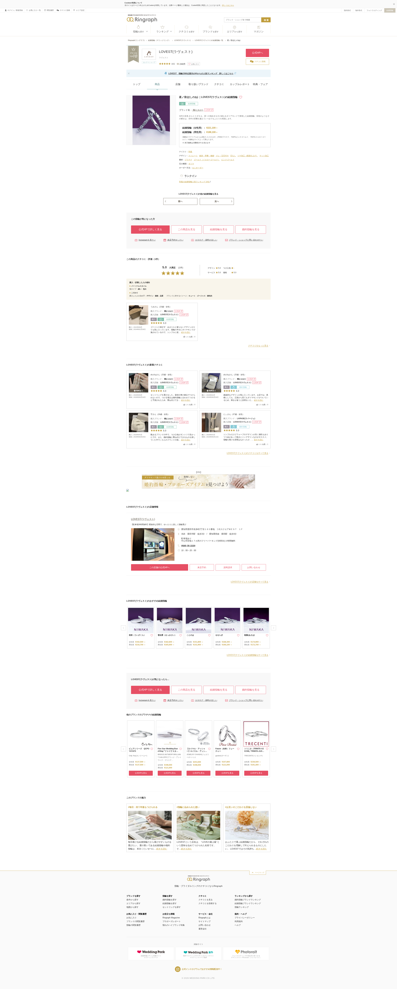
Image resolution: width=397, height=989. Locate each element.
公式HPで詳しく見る (150, 229)
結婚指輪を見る (218, 229)
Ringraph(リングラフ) (136, 40)
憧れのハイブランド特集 (174, 925)
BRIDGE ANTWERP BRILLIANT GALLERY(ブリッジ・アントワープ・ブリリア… (169, 757)
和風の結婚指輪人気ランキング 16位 (194, 182)
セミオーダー (197, 168)
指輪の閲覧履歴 (133, 925)
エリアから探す (133, 903)
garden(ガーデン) (222, 756)
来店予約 (201, 567)
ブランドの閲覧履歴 (135, 921)
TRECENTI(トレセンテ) (253, 756)
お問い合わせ (253, 567)
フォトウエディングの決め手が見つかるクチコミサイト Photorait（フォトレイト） (246, 956)
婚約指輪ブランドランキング (248, 900)
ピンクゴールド (227, 160)
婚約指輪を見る (250, 229)
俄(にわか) (198, 110)
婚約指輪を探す (170, 900)
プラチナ (188, 160)
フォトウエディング (374, 10)
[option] (140, 627)
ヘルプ (238, 925)
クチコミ (187, 31)
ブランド (211, 31)
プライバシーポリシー (245, 917)
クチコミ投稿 (65, 10)
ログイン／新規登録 (15, 10)
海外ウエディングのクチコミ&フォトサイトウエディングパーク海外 (198, 956)
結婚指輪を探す (170, 903)
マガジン (259, 31)
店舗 (177, 84)
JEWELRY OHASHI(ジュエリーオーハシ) (198, 755)
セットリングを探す (172, 907)
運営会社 (202, 929)
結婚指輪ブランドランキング (248, 903)
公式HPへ (257, 52)
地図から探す (132, 907)
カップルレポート (240, 84)
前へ (180, 201)
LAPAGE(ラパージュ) (246, 418)
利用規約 (239, 921)
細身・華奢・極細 (206, 156)
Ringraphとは (204, 917)
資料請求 (227, 567)
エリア (234, 31)
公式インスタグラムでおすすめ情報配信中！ (202, 969)
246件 (182, 64)
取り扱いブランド (198, 84)
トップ (136, 84)
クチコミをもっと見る (258, 345)
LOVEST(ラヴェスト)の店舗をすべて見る (249, 582)
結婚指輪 (389, 10)
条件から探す (132, 900)
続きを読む (185, 332)
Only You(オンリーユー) (138, 756)
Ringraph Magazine (171, 917)
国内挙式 (347, 10)
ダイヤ (191, 164)
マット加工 (264, 156)
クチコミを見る (205, 900)
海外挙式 (358, 10)
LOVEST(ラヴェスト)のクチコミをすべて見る (247, 453)
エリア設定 (80, 10)
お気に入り (131, 917)
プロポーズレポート (172, 921)
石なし (233, 156)
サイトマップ (204, 921)
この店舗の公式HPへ (159, 567)
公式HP (208, 110)
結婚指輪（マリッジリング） (159, 40)
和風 (190, 152)
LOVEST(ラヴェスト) (182, 40)
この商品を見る (186, 229)
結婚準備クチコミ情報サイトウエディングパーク (151, 956)
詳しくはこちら (228, 5)
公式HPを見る (141, 773)
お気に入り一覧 (35, 10)
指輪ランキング (242, 907)
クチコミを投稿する (207, 903)
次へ (217, 201)
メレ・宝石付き (222, 156)
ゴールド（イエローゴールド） (207, 160)
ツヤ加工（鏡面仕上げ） (247, 156)
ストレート (193, 156)
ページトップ (259, 872)
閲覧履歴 (50, 10)
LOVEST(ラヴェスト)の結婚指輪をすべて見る (247, 655)
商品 (157, 84)
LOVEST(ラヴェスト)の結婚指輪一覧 (209, 40)
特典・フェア (260, 84)
